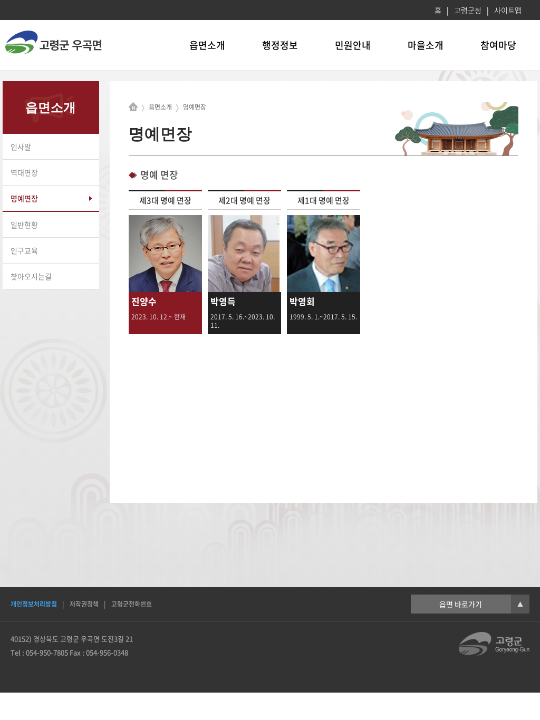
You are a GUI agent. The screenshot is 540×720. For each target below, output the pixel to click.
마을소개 (425, 45)
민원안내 (353, 45)
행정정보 (280, 45)
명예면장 (24, 198)
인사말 (21, 146)
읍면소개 (207, 45)
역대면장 (24, 172)
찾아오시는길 (31, 276)
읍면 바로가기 (481, 604)
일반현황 (24, 224)
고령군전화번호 (131, 604)
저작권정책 (84, 604)
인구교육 (24, 250)
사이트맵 (508, 10)
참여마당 (498, 45)
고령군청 (467, 10)
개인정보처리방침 (34, 604)
